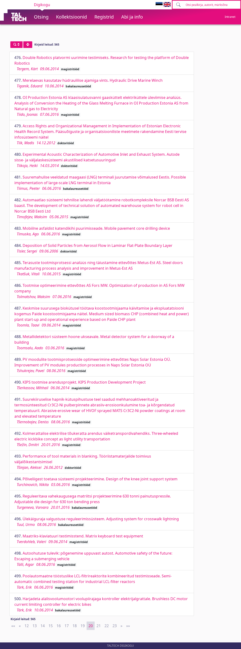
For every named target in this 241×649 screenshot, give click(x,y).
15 (50, 625)
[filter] (16, 44)
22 (106, 625)
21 (98, 625)
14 (42, 625)
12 (26, 625)
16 (58, 625)
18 (74, 625)
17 (66, 625)
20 (90, 625)
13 (34, 625)
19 (82, 625)
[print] (27, 44)
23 (114, 625)
